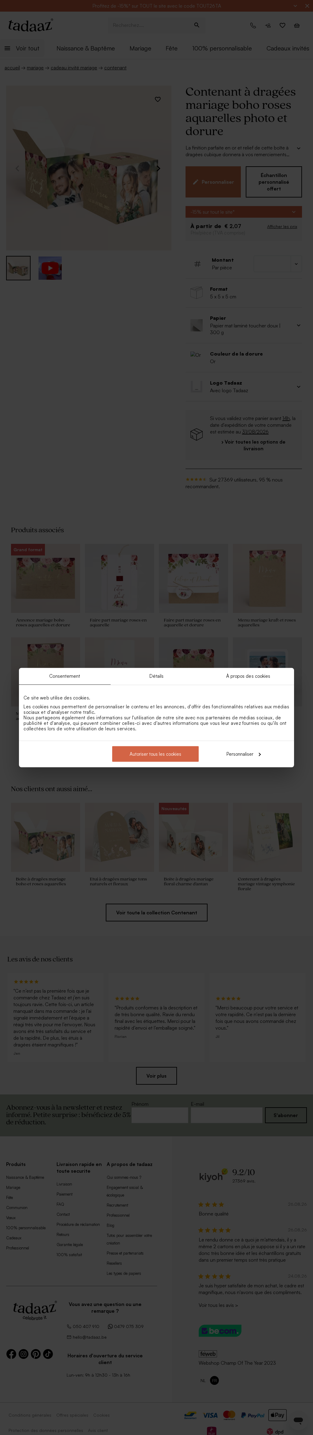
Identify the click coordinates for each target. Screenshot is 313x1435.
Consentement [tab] (64, 676)
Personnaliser (239, 754)
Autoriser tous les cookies (155, 754)
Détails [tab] (156, 676)
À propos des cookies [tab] (248, 676)
